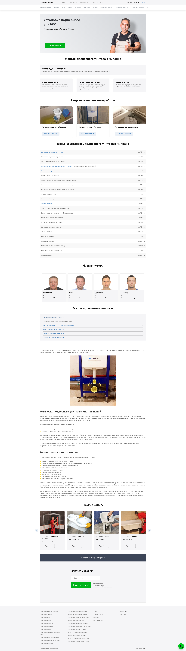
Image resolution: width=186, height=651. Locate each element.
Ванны (70, 7)
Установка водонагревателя (77, 629)
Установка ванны (45, 620)
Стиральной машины (137, 7)
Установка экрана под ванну (77, 611)
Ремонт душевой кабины (76, 620)
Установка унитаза (46, 614)
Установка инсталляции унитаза (78, 617)
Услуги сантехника (47, 2)
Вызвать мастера (55, 45)
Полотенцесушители (121, 7)
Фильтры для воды (106, 7)
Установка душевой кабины (49, 611)
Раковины (77, 7)
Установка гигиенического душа (78, 641)
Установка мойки (45, 629)
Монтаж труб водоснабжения (77, 632)
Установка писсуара (46, 643)
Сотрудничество (97, 2)
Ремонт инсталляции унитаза (77, 614)
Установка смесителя (46, 626)
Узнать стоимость (50, 133)
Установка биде (45, 617)
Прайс (62, 2)
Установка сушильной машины (78, 623)
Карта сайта (123, 614)
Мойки (95, 7)
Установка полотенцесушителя (49, 637)
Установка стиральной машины (50, 640)
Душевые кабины (45, 7)
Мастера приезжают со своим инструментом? (58, 325)
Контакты (84, 2)
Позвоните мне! (81, 585)
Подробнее (48, 546)
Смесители (87, 7)
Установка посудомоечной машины (79, 626)
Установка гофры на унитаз (50, 171)
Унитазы (56, 7)
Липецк (143, 2)
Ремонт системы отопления (77, 635)
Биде (63, 7)
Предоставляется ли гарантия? (53, 329)
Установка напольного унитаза (52, 152)
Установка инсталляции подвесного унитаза (56, 166)
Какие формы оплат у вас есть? (54, 333)
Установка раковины (46, 623)
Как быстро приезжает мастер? (53, 317)
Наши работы (73, 2)
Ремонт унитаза (46, 204)
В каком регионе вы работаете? (53, 337)
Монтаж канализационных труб (78, 638)
